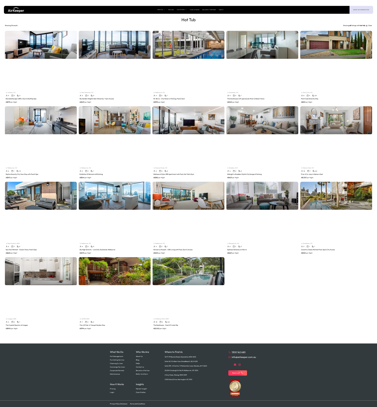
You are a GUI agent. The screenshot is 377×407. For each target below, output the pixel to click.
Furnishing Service (117, 360)
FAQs (138, 363)
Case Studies (194, 9)
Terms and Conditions (137, 404)
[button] (161, 10)
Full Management (116, 356)
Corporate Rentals (117, 370)
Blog (137, 360)
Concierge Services (117, 367)
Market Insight (141, 389)
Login (112, 392)
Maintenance (115, 374)
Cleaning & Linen (116, 363)
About (221, 9)
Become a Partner (209, 9)
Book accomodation (361, 9)
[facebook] (235, 364)
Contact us (140, 367)
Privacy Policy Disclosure (118, 404)
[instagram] (239, 364)
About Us (139, 356)
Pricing (171, 9)
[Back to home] (16, 10)
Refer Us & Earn (142, 374)
